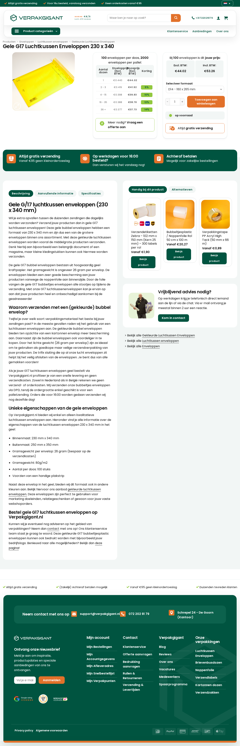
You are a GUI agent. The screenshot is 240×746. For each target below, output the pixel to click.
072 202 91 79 (139, 614)
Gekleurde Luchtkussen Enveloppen (93, 41)
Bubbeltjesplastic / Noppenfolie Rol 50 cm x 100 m (179, 236)
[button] (218, 18)
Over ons (222, 31)
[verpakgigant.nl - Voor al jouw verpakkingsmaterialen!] (36, 18)
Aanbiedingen (202, 31)
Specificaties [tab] (91, 193)
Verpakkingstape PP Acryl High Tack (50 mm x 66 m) (215, 238)
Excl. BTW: (180, 65)
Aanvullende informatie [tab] (55, 193)
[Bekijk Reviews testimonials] (23, 699)
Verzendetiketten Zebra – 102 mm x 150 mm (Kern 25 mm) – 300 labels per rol (144, 240)
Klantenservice (177, 31)
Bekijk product (143, 262)
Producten (9, 41)
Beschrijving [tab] (21, 193)
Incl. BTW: (209, 65)
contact (53, 528)
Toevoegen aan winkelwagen (206, 101)
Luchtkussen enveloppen (53, 41)
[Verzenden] (176, 18)
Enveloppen (27, 41)
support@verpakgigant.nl (100, 614)
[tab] (148, 189)
